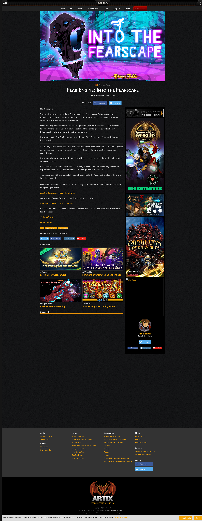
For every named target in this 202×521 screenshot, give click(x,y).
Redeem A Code (141, 442)
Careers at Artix (46, 436)
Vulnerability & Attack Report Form (117, 458)
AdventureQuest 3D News (82, 439)
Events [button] (127, 8)
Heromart (139, 439)
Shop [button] (106, 8)
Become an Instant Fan (112, 436)
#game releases (51, 228)
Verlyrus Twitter (47, 217)
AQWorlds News (78, 436)
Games (72, 8)
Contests (107, 446)
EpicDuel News (77, 455)
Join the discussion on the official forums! (58, 193)
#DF (42, 228)
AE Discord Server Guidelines (115, 439)
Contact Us (44, 439)
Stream (106, 455)
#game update (63, 228)
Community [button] (93, 8)
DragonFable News (79, 449)
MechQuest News (78, 452)
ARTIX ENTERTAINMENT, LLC (102, 503)
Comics (106, 449)
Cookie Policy (121, 517)
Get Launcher (140, 9)
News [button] (81, 8)
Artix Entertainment (115, 510)
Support (116, 8)
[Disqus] (81, 340)
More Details (186, 518)
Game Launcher (46, 450)
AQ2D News (76, 442)
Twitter (117, 103)
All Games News (78, 458)
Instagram (70, 238)
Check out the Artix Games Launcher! (57, 203)
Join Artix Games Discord (113, 442)
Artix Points (140, 436)
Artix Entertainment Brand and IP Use (118, 461)
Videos (106, 452)
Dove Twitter (46, 222)
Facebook (102, 103)
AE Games (44, 447)
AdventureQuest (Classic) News (84, 446)
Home (62, 8)
